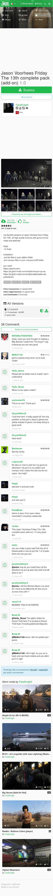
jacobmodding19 (20, 563)
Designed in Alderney (10, 884)
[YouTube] (20, 108)
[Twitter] (17, 108)
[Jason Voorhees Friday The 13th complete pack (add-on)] (26, 173)
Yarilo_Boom (18, 370)
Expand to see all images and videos (26, 214)
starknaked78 (18, 400)
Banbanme (17, 448)
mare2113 (16, 601)
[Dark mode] (45, 3)
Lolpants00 (17, 461)
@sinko (15, 567)
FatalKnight (22, 105)
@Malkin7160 (18, 637)
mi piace (26, 222)
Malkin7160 (17, 354)
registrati (43, 669)
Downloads (11, 222)
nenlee (15, 526)
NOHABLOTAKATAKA (22, 335)
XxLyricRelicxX (19, 413)
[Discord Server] (26, 108)
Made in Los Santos (10, 887)
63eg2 (15, 483)
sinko (14, 545)
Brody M (16, 615)
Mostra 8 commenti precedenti (26, 329)
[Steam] (23, 108)
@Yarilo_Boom (19, 618)
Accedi (33, 669)
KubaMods (17, 510)
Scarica (28, 89)
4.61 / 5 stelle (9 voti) (8, 228)
